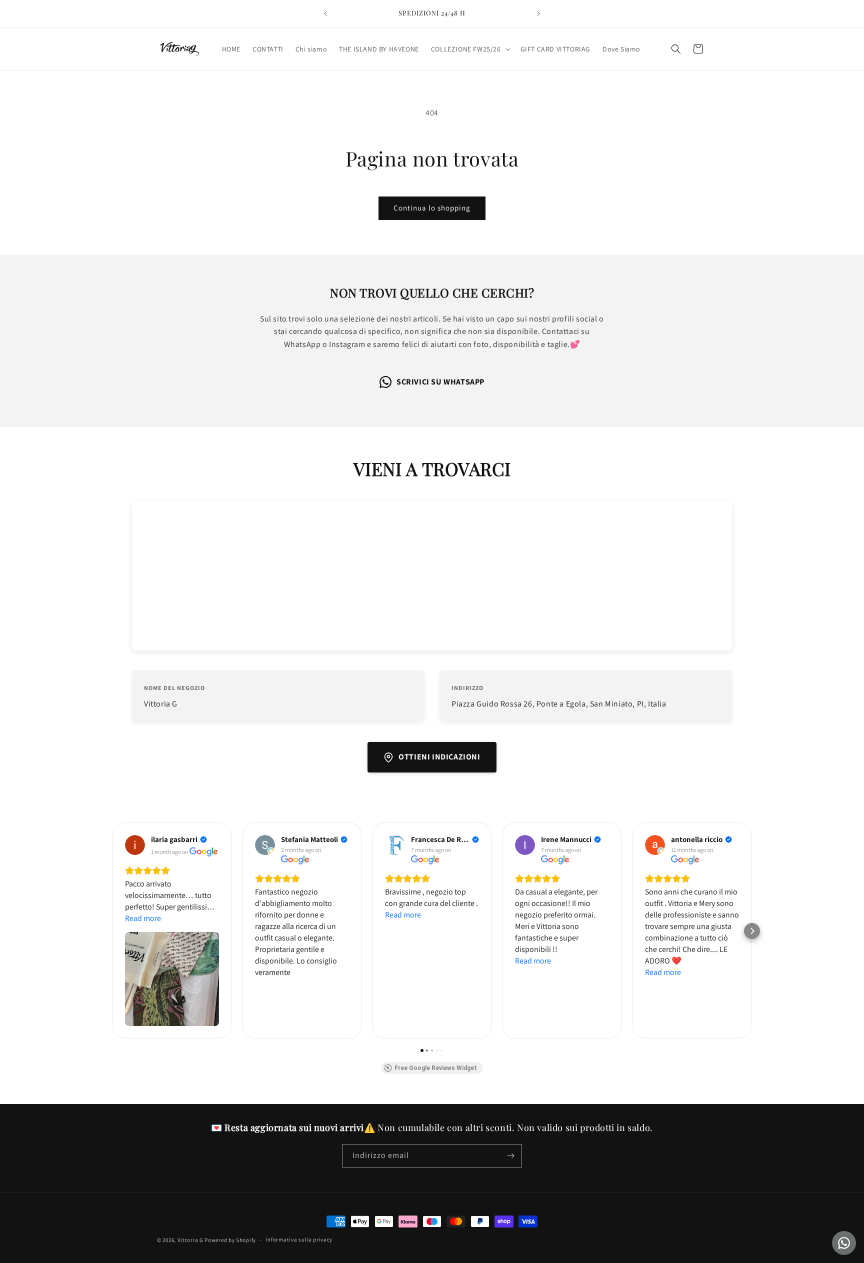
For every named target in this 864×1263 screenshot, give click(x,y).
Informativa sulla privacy (299, 1239)
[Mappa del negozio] (432, 575)
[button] (469, 49)
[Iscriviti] (511, 1156)
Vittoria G (191, 1240)
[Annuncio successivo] (539, 13)
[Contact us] (844, 1243)
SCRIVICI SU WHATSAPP (440, 381)
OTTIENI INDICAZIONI (439, 757)
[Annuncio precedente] (325, 13)
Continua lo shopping (432, 207)
